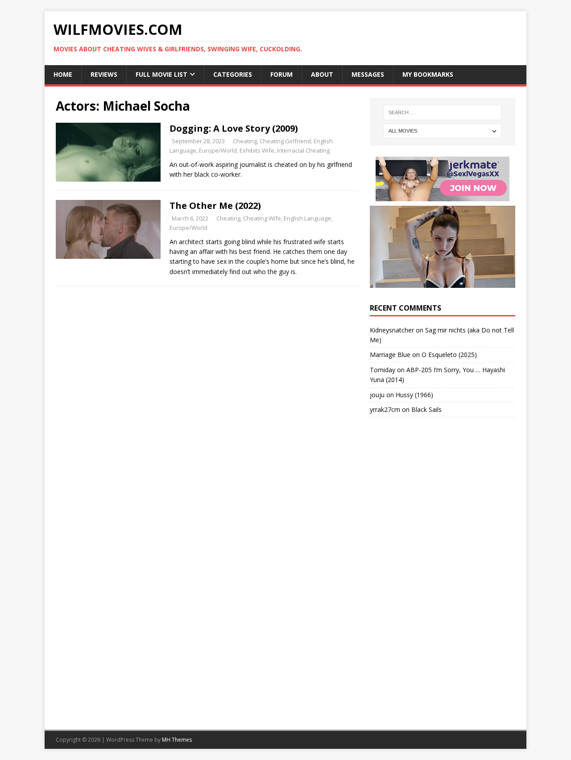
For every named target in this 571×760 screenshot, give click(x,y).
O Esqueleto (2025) (449, 354)
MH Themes (177, 739)
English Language (307, 218)
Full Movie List (161, 74)
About (322, 74)
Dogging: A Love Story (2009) (234, 128)
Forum (281, 74)
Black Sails (426, 409)
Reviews (104, 74)
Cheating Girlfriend (285, 141)
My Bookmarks (427, 74)
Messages (368, 74)
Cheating (245, 141)
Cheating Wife (262, 218)
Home (63, 74)
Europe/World (218, 150)
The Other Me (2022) (215, 205)
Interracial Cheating (303, 150)
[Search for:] (442, 112)
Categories (232, 74)
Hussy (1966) (414, 394)
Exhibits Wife (257, 150)
